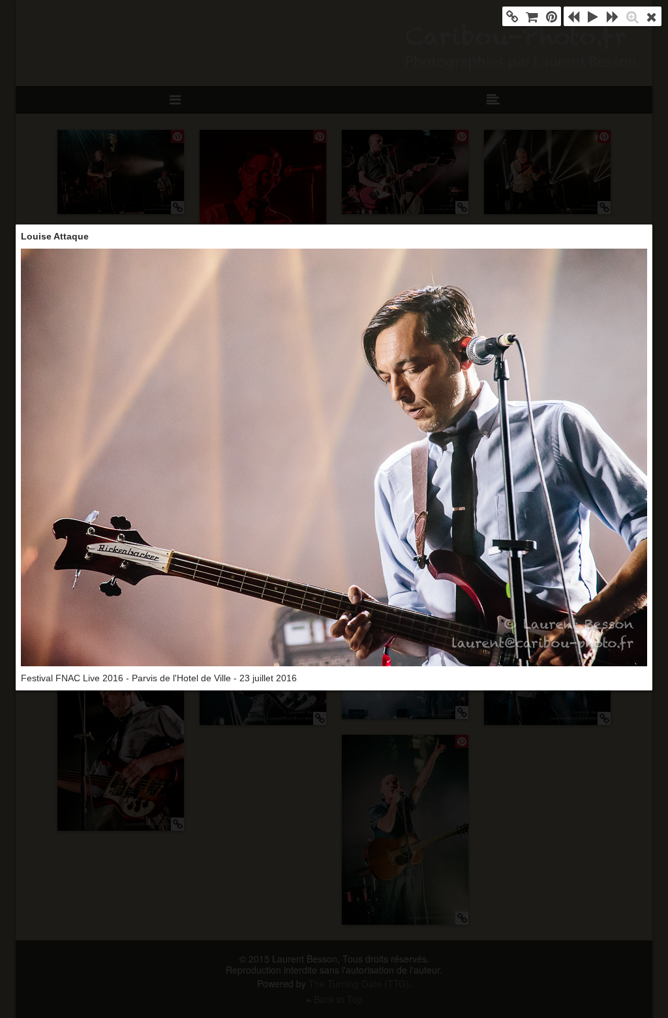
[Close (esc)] (651, 16)
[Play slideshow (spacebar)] (593, 16)
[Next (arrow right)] (612, 16)
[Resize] (632, 16)
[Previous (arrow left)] (573, 16)
